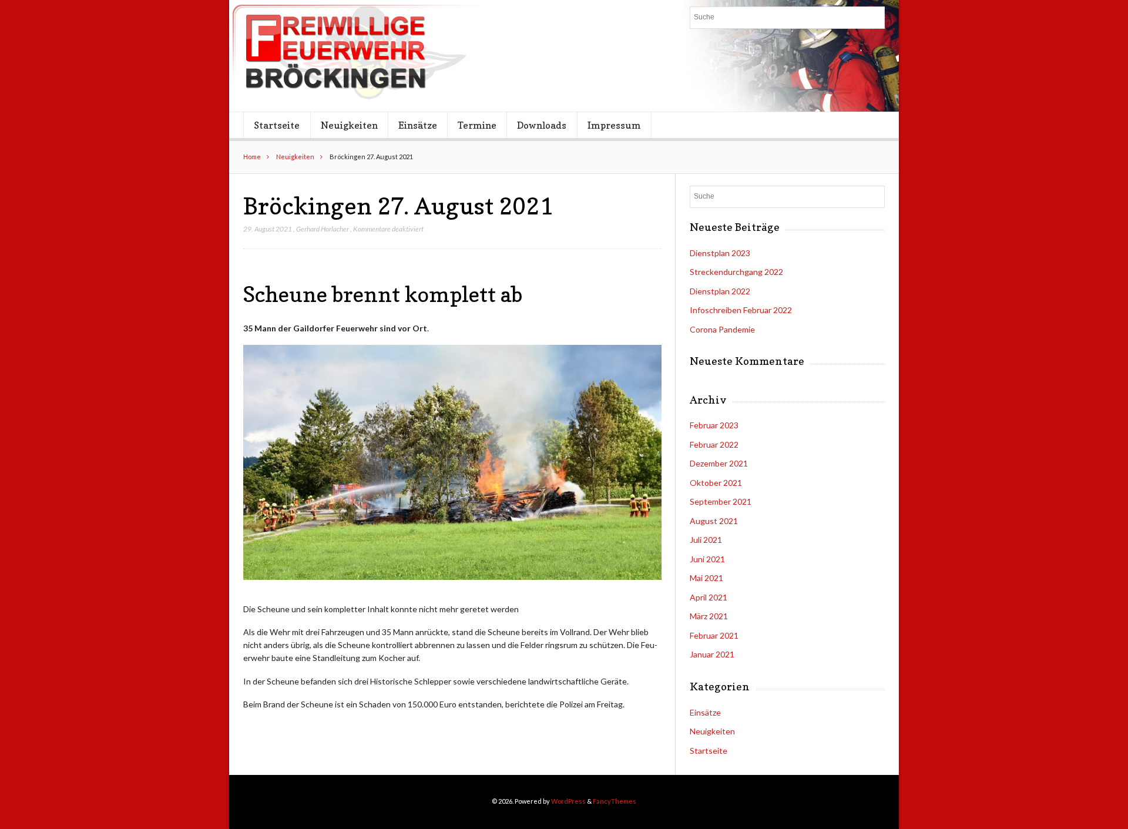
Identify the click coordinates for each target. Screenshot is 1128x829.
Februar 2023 (714, 425)
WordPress (568, 801)
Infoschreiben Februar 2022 (741, 310)
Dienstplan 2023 (720, 253)
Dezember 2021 (719, 463)
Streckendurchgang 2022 (736, 272)
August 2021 (714, 521)
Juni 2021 (707, 559)
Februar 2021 (714, 635)
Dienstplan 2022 (720, 291)
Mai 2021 (706, 578)
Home (252, 156)
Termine (477, 125)
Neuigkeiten (349, 125)
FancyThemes (614, 801)
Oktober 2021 (716, 483)
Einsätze (417, 125)
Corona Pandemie (722, 329)
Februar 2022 (714, 444)
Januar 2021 (712, 654)
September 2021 (720, 501)
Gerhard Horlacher (322, 228)
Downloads (541, 125)
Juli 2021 (706, 540)
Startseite (277, 125)
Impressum (614, 125)
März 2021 (709, 616)
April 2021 (708, 597)
